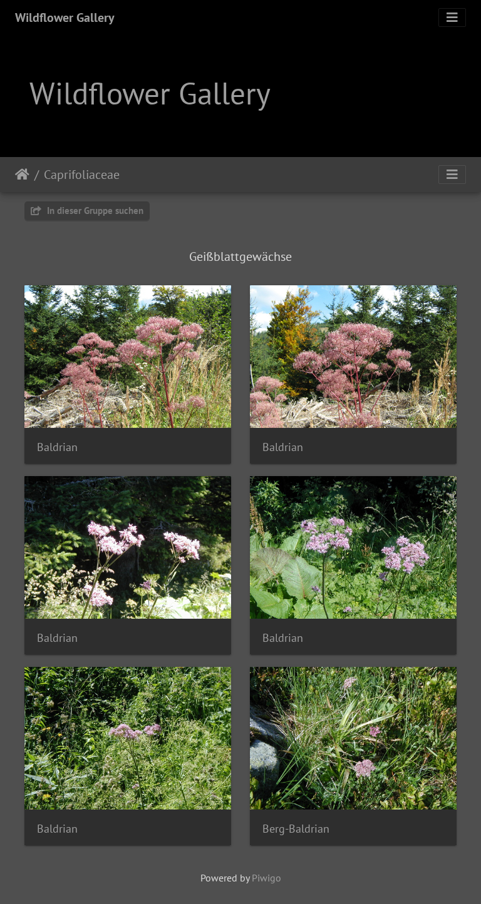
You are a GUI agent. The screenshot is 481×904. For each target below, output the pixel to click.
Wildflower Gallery (65, 17)
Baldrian (57, 447)
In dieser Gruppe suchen (93, 210)
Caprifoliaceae (82, 174)
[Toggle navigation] (452, 17)
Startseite (22, 174)
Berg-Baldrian (295, 828)
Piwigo (266, 877)
